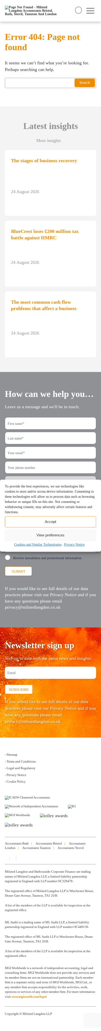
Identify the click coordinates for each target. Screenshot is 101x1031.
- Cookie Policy (15, 781)
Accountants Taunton (36, 848)
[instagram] (12, 858)
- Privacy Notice (15, 775)
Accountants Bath (17, 843)
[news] (19, 858)
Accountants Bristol (49, 843)
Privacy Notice (74, 544)
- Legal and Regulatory (20, 768)
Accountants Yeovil (71, 848)
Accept (50, 522)
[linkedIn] (6, 858)
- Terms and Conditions (20, 761)
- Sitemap (11, 754)
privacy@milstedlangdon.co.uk (33, 607)
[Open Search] (78, 10)
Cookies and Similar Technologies (38, 544)
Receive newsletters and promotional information (47, 558)
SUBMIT (18, 571)
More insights (48, 140)
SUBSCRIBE (19, 690)
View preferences (50, 535)
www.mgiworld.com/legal (29, 996)
